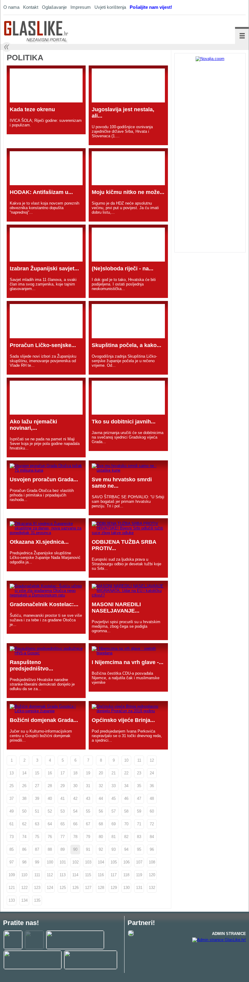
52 (50, 811)
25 (11, 785)
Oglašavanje (54, 7)
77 (62, 836)
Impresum (80, 7)
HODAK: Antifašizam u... (41, 192)
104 (101, 862)
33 (113, 785)
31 (88, 785)
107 (139, 862)
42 (75, 798)
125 (63, 887)
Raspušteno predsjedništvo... (31, 665)
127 (88, 887)
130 (126, 887)
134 (24, 900)
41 (62, 798)
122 (24, 887)
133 (12, 900)
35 (139, 785)
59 (139, 811)
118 (126, 875)
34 (126, 785)
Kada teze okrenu (32, 109)
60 (152, 811)
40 (50, 798)
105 (114, 862)
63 (37, 824)
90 (75, 849)
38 (24, 798)
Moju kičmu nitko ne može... (128, 192)
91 (88, 849)
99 (37, 862)
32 (101, 785)
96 (152, 849)
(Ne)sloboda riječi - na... (122, 269)
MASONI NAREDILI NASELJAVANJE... (116, 607)
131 (139, 887)
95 (139, 849)
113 (63, 875)
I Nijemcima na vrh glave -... (127, 662)
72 (152, 824)
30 (75, 785)
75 (37, 836)
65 (62, 824)
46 (126, 798)
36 (152, 785)
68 (101, 824)
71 (139, 824)
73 (11, 836)
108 (152, 862)
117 (114, 875)
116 (101, 875)
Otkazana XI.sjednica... (39, 542)
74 (24, 836)
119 (139, 875)
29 (62, 785)
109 (12, 875)
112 (50, 875)
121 (12, 887)
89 (62, 849)
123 (37, 887)
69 (113, 824)
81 (113, 836)
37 (11, 798)
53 (62, 811)
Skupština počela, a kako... (126, 345)
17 (62, 773)
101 (63, 862)
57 (113, 811)
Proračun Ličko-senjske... (43, 345)
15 (37, 773)
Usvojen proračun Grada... (44, 479)
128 (101, 887)
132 (152, 887)
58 (126, 811)
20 (101, 773)
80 (101, 836)
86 (24, 849)
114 (75, 875)
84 (152, 836)
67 (88, 824)
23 (139, 773)
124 (50, 887)
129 (114, 887)
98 (24, 862)
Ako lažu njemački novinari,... (33, 425)
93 (113, 849)
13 (11, 773)
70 (126, 824)
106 (126, 862)
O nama (11, 7)
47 (139, 798)
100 (50, 862)
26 (24, 785)
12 (152, 760)
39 (37, 798)
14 (24, 773)
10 (126, 760)
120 (152, 875)
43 (88, 798)
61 (11, 824)
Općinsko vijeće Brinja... (123, 720)
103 (88, 862)
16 (50, 773)
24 (152, 773)
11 (139, 760)
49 (11, 811)
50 (24, 811)
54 (75, 811)
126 (75, 887)
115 (88, 875)
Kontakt (30, 7)
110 (24, 875)
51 (37, 811)
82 (126, 836)
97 (11, 862)
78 (75, 836)
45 (113, 798)
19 (88, 773)
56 (101, 811)
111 (37, 875)
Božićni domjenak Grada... (44, 720)
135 (37, 900)
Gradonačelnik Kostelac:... (44, 604)
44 (101, 798)
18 (75, 773)
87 (37, 849)
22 (126, 773)
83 (139, 836)
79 (88, 836)
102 (75, 862)
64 (50, 824)
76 (50, 836)
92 (101, 849)
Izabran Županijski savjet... (44, 269)
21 (113, 773)
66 (75, 824)
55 (88, 811)
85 (11, 849)
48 (152, 798)
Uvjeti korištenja (110, 7)
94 (126, 849)
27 (37, 785)
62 (24, 824)
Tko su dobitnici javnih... (123, 422)
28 (50, 785)
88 (50, 849)
